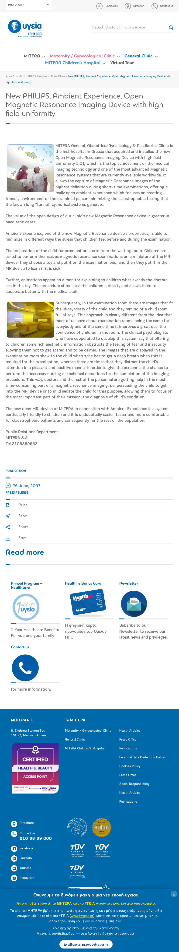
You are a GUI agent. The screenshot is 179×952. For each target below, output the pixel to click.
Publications (128, 748)
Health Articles (129, 731)
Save (22, 538)
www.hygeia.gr (82, 915)
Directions (27, 823)
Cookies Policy (129, 766)
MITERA (32, 56)
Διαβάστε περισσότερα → (86, 944)
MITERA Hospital (37, 76)
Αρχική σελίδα (14, 76)
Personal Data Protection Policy (142, 757)
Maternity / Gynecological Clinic (82, 56)
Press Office (58, 76)
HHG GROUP (16, 5)
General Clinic (138, 56)
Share (23, 527)
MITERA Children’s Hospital (72, 63)
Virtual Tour (122, 63)
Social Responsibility (134, 784)
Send (22, 516)
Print (22, 505)
